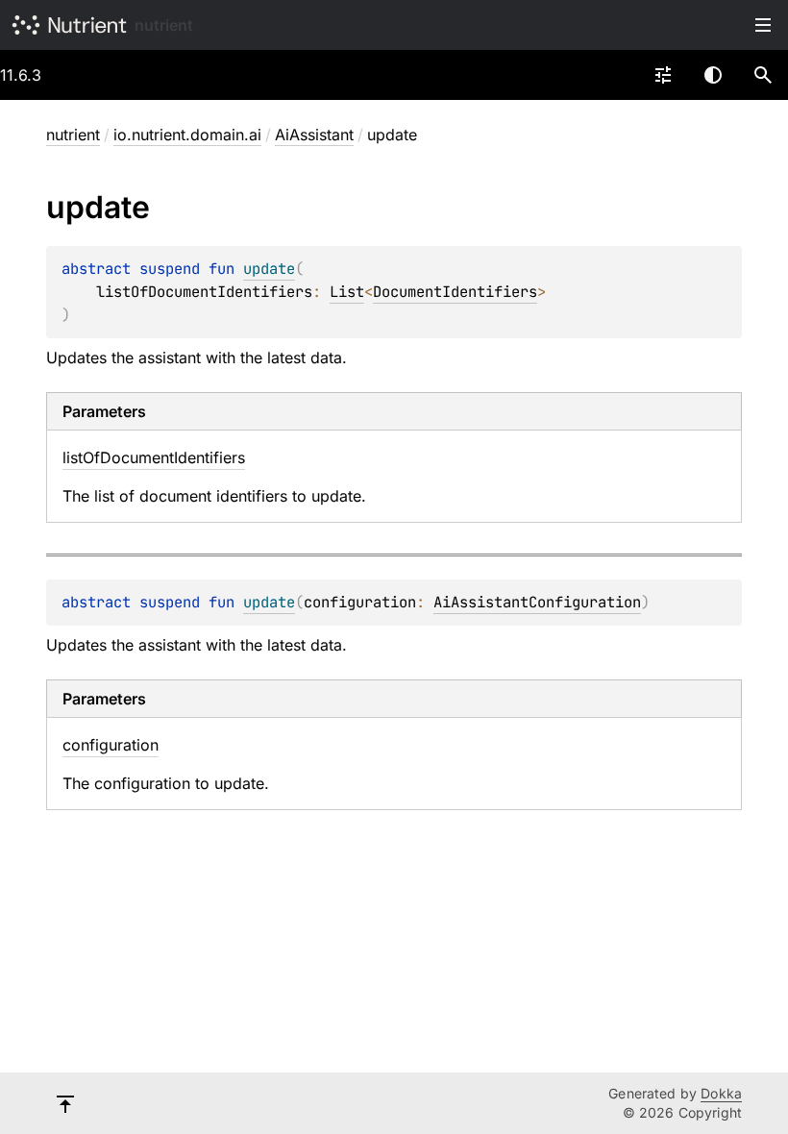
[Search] (763, 75)
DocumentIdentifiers (455, 292)
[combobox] (663, 75)
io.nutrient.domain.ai (187, 134)
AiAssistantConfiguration (537, 602)
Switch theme (713, 75)
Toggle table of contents (763, 25)
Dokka (721, 1093)
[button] (763, 75)
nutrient (164, 25)
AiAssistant (314, 134)
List (347, 292)
